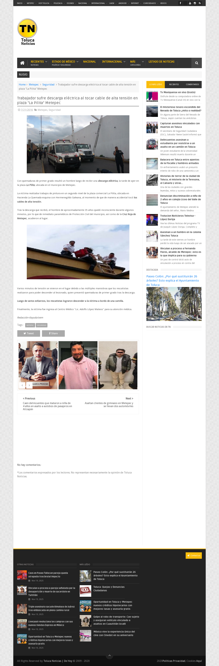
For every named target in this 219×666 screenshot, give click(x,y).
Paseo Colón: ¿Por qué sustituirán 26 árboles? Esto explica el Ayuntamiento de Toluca (172, 280)
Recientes (37, 63)
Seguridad (48, 84)
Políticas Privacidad (174, 660)
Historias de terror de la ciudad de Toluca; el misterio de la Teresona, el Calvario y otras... (180, 180)
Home (22, 84)
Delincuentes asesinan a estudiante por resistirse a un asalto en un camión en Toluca (177, 143)
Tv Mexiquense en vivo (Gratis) (177, 92)
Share (54, 333)
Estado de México (63, 63)
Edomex (70, 3)
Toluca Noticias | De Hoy (57, 660)
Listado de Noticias (161, 61)
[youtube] (190, 3)
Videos (163, 3)
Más (135, 63)
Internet (135, 3)
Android (123, 3)
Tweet (30, 333)
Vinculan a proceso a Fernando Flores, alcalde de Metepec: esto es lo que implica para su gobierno (180, 252)
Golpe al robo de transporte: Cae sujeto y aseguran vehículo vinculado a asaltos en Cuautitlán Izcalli (116, 620)
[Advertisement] (175, 32)
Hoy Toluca (44, 3)
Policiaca (58, 3)
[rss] (200, 3)
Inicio (19, 3)
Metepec (30, 3)
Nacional (82, 3)
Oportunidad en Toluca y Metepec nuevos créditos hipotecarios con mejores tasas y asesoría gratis (50, 640)
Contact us (195, 555)
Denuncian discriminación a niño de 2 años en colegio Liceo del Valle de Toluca (180, 199)
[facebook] (180, 3)
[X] (185, 3)
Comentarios (192, 84)
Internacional (98, 3)
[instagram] (195, 3)
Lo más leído (155, 84)
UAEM (111, 3)
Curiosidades (149, 3)
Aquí (199, 660)
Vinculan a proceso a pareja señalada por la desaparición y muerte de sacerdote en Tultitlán (51, 592)
